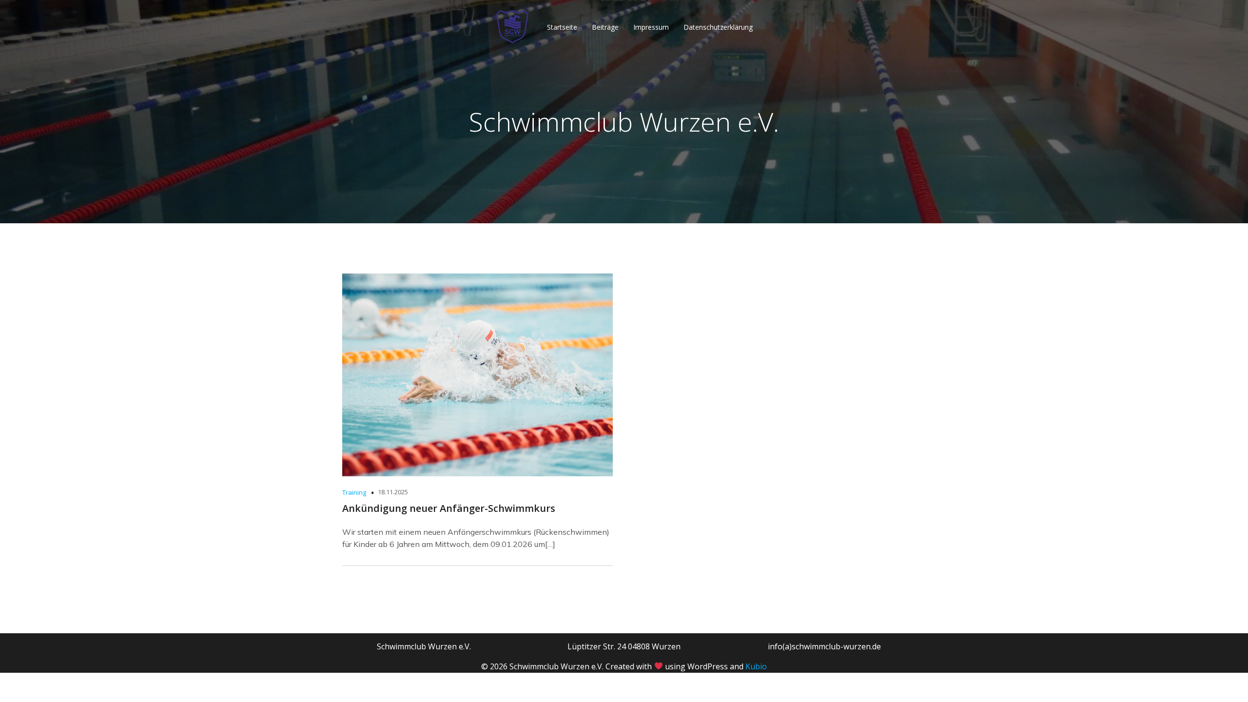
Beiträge (605, 27)
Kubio (756, 666)
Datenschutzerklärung (718, 27)
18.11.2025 (393, 492)
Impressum (651, 27)
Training (354, 492)
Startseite (562, 27)
